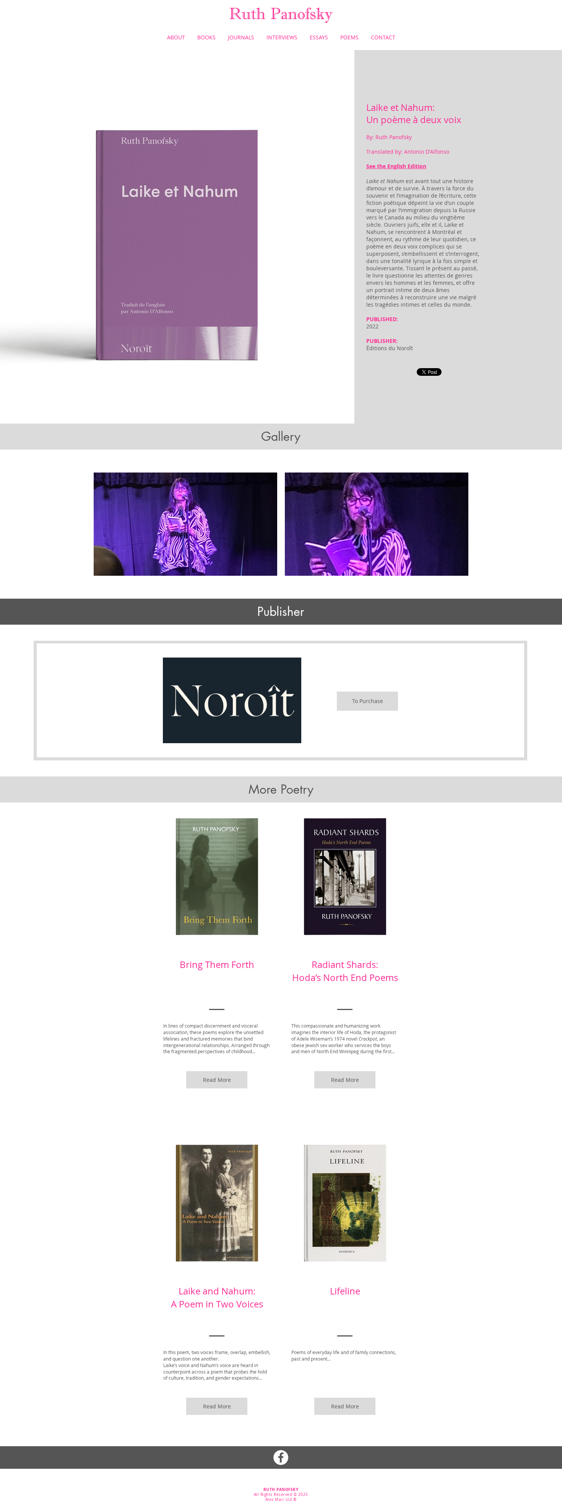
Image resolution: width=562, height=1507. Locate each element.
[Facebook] (280, 1457)
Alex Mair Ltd (278, 1499)
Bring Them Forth (217, 964)
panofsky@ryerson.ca (280, 1504)
